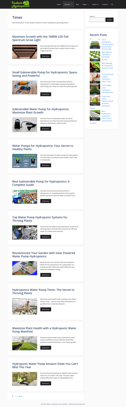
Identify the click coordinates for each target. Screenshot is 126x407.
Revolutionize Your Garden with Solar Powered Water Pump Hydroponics (43, 254)
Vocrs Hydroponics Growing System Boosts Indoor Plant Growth (108, 44)
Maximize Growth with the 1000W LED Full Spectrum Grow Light (40, 38)
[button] (112, 4)
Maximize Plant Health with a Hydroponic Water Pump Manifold (44, 329)
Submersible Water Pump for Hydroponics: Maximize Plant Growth (40, 110)
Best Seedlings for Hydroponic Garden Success (107, 65)
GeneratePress (80, 404)
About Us (95, 4)
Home (59, 4)
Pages (84, 4)
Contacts (105, 4)
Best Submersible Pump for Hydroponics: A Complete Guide (41, 183)
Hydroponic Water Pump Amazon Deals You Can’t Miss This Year (45, 365)
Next (21, 396)
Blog (77, 4)
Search (92, 16)
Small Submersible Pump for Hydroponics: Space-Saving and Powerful (45, 74)
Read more (45, 56)
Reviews (67, 4)
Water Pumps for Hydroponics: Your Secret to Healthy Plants (42, 147)
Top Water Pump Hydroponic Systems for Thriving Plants (39, 218)
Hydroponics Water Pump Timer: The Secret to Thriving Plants (43, 291)
